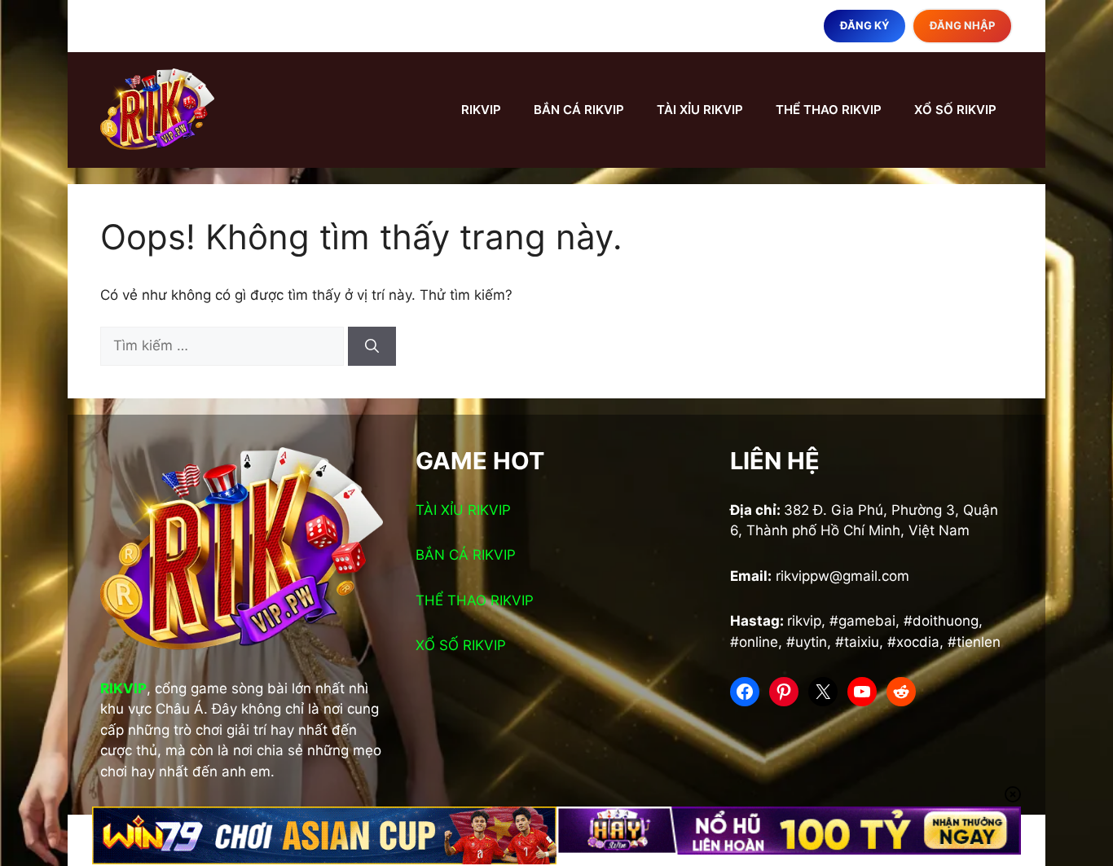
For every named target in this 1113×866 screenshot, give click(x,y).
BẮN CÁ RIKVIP (579, 109)
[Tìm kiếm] (372, 346)
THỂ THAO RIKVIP (829, 109)
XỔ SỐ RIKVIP (955, 109)
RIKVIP (481, 109)
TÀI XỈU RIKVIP (700, 109)
